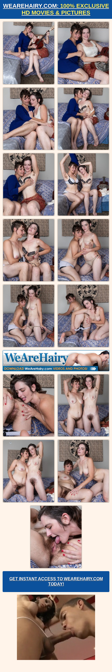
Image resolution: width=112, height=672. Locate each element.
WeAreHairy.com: (56, 9)
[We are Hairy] (56, 360)
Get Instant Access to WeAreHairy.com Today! (56, 581)
